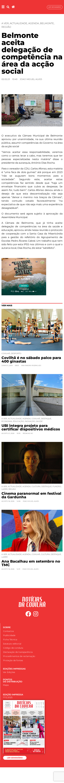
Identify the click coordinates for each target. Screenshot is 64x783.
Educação (18, 421)
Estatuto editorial (12, 643)
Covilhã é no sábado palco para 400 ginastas (31, 359)
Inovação (30, 421)
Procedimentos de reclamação (19, 656)
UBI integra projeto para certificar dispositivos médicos (30, 427)
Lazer (4, 489)
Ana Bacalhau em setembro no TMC (30, 563)
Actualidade (18, 23)
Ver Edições (9, 672)
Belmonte (47, 23)
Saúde (39, 421)
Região (6, 27)
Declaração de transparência (18, 652)
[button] (8, 7)
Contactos (8, 631)
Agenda (33, 23)
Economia (6, 421)
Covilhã (5, 353)
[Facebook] (28, 613)
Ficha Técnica (10, 639)
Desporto (16, 353)
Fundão (57, 486)
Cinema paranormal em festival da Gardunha (31, 495)
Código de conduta (13, 648)
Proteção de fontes (13, 660)
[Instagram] (35, 613)
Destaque (46, 418)
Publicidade (9, 635)
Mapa (6, 685)
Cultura (36, 486)
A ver (5, 23)
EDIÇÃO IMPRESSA (13, 694)
